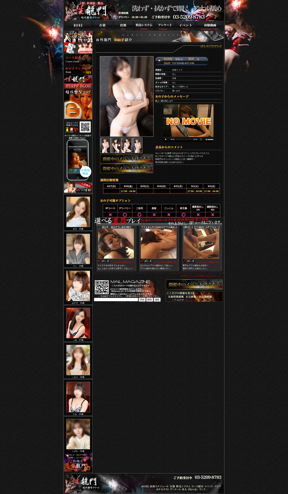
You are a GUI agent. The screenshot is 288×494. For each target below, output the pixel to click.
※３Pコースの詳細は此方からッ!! (201, 275)
